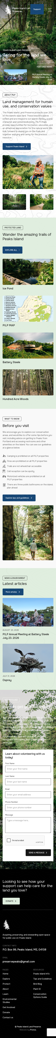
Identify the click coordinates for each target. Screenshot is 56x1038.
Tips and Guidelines (42, 978)
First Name (9, 763)
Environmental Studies (9, 1001)
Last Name (9, 776)
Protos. (33, 1030)
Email (7, 789)
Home (5, 973)
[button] (49, 10)
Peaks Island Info (41, 973)
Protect (6, 984)
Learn (5, 994)
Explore (6, 978)
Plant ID (37, 989)
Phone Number (11, 802)
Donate (6, 1012)
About (6, 989)
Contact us (8, 1017)
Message (9, 815)
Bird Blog (37, 984)
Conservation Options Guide (40, 996)
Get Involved (9, 1007)
